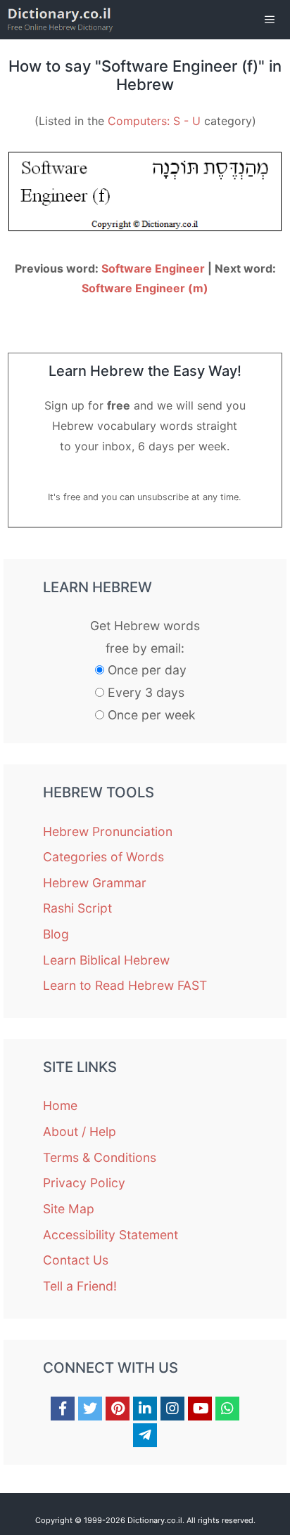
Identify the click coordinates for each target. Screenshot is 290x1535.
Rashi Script (77, 908)
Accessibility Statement (110, 1234)
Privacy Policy (84, 1182)
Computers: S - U (154, 121)
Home (60, 1105)
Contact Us (75, 1260)
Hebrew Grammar (94, 882)
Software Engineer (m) (145, 288)
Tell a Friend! (80, 1286)
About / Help (79, 1131)
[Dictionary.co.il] (60, 19)
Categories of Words (103, 856)
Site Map (68, 1208)
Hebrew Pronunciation (107, 831)
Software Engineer (153, 268)
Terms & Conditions (99, 1157)
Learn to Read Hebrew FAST (125, 985)
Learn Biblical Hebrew (106, 960)
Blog (56, 934)
